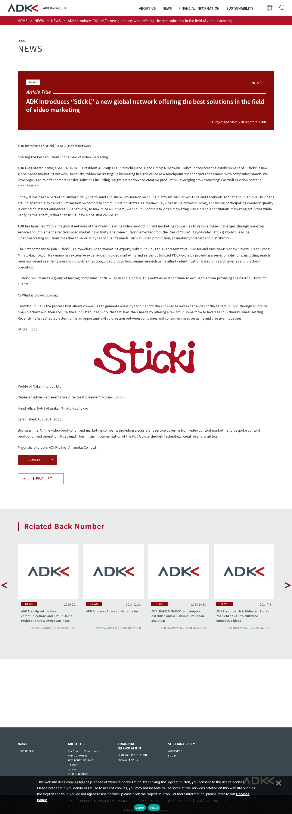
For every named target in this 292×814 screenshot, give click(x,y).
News (22, 744)
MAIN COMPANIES (77, 755)
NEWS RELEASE (26, 751)
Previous (4, 585)
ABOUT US (147, 8)
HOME (22, 20)
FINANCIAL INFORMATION (199, 8)
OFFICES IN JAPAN (78, 774)
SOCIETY (172, 755)
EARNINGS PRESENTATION (132, 754)
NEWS (167, 8)
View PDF (35, 459)
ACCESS (72, 769)
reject (154, 807)
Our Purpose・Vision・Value (84, 751)
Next (288, 585)
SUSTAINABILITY (239, 8)
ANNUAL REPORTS (128, 759)
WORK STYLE (175, 751)
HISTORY (73, 764)
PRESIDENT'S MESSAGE (81, 760)
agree (140, 807)
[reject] (278, 782)
